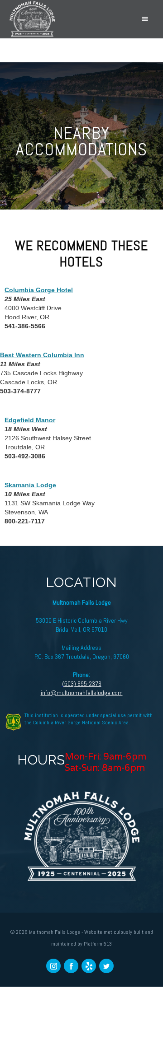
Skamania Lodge (30, 485)
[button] (145, 19)
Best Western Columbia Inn (42, 355)
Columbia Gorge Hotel (39, 290)
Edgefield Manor (30, 420)
